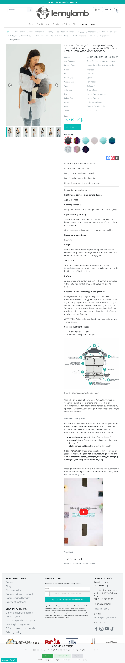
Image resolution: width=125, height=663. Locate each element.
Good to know (43, 24)
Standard (91, 32)
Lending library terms (18, 624)
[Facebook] (96, 629)
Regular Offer (104, 36)
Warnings (68, 552)
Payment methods (16, 601)
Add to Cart (72, 127)
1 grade (81, 32)
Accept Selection (62, 656)
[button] (10, 85)
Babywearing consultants (20, 594)
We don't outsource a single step (62, 2)
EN (99, 10)
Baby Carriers (20, 32)
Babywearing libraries (18, 597)
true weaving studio (76, 474)
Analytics (56, 660)
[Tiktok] (112, 629)
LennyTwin (69, 268)
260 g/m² (13, 36)
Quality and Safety (61, 24)
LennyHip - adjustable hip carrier (60, 32)
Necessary (44, 660)
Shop (31, 24)
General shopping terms (19, 612)
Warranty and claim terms (20, 620)
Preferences (69, 660)
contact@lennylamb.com (105, 617)
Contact (10, 582)
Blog (75, 24)
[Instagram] (101, 629)
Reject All (77, 656)
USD (106, 10)
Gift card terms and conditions (23, 628)
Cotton (102, 32)
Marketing (83, 660)
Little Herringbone (79, 36)
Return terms (13, 616)
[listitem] (68, 140)
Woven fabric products (44, 36)
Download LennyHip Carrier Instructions (79, 563)
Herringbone (114, 32)
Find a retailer (13, 590)
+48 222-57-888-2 (101, 609)
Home (8, 32)
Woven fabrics (62, 36)
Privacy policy (13, 632)
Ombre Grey (26, 36)
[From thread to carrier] (83, 512)
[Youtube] (106, 629)
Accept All (47, 656)
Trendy (92, 36)
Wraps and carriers (36, 32)
